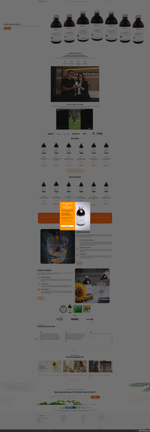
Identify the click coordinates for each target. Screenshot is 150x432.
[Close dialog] (89, 202)
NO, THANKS (67, 228)
